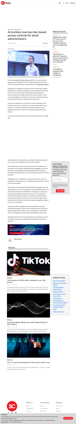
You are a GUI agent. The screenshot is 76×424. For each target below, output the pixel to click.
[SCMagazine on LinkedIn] (16, 413)
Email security (17, 29)
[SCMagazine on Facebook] (8, 413)
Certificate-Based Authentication (58, 288)
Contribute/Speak (43, 408)
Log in (67, 3)
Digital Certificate (58, 292)
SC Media (28, 405)
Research (58, 408)
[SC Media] (6, 3)
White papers (58, 411)
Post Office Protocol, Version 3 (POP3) (59, 306)
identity (38, 168)
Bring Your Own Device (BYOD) (59, 284)
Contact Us (28, 411)
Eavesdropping (57, 298)
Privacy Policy (55, 186)
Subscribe (60, 191)
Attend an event (43, 411)
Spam (54, 309)
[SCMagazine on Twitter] (12, 413)
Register (73, 3)
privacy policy (4, 422)
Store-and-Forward (58, 312)
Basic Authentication (59, 281)
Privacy (9, 277)
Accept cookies (68, 418)
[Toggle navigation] (59, 3)
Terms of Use (63, 185)
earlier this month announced (22, 80)
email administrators (43, 84)
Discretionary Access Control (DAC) (59, 295)
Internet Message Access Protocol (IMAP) (60, 301)
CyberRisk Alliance (29, 408)
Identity (10, 29)
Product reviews (59, 405)
